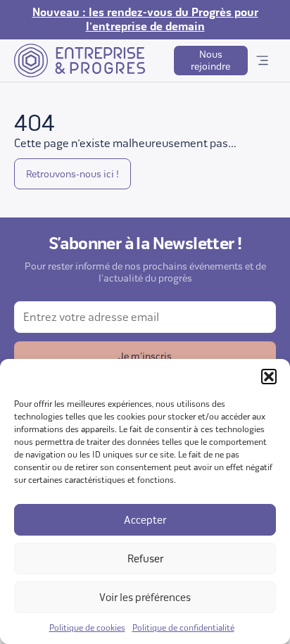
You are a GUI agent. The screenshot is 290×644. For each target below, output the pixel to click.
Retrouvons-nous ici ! (72, 174)
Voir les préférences (145, 597)
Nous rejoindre (210, 60)
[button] (269, 377)
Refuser (145, 559)
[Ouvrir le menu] (262, 60)
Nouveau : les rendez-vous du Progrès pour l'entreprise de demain (145, 20)
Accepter (145, 520)
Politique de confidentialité (183, 628)
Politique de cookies (87, 628)
